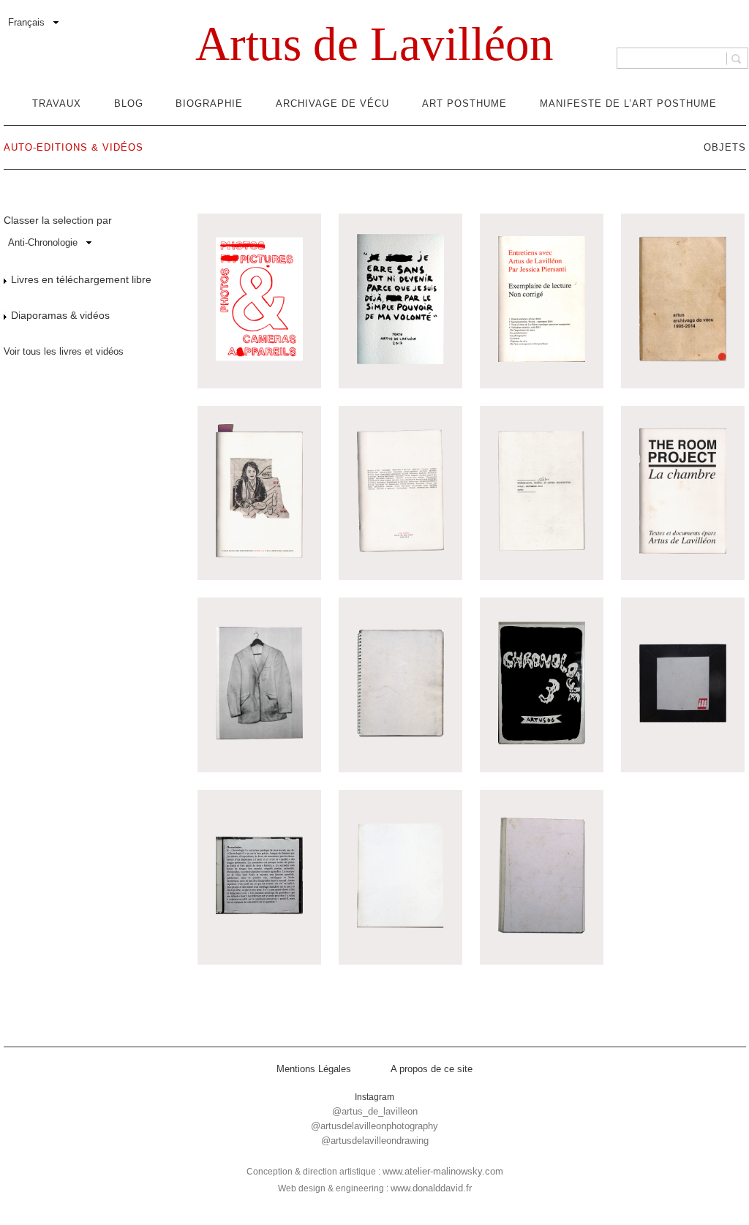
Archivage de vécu (332, 103)
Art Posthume (464, 103)
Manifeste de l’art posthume (628, 103)
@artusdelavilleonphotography (374, 1125)
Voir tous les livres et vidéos (64, 351)
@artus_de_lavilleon (375, 1111)
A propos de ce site (432, 1068)
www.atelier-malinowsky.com (443, 1171)
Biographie (209, 103)
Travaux (56, 103)
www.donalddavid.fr (431, 1188)
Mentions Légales (313, 1068)
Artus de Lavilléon (374, 44)
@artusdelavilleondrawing (375, 1140)
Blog (128, 103)
